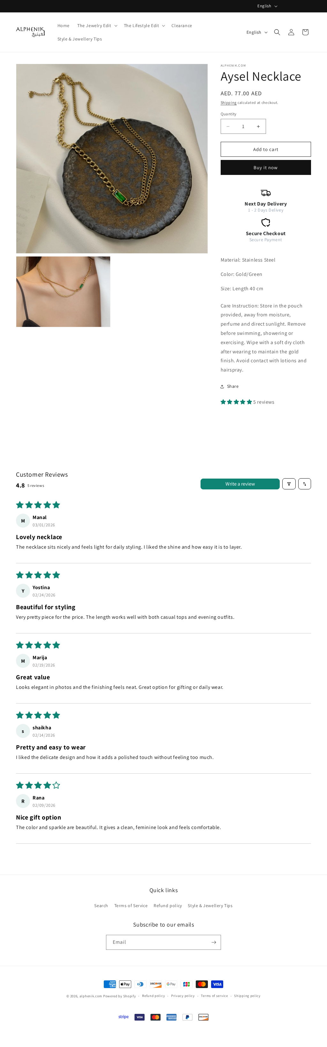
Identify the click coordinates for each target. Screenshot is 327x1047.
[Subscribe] (214, 942)
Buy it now (266, 167)
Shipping (229, 102)
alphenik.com (91, 996)
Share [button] (233, 386)
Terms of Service (131, 905)
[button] (96, 25)
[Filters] (289, 483)
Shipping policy (247, 995)
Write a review (240, 483)
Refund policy (168, 905)
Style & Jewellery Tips (210, 905)
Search (101, 905)
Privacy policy (183, 995)
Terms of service (214, 995)
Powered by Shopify (119, 996)
